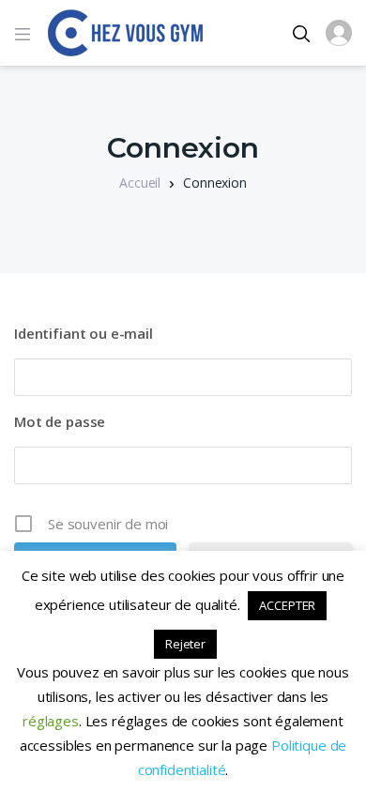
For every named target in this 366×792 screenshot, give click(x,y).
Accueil (139, 182)
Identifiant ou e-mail (83, 333)
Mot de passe (59, 421)
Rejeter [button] (185, 643)
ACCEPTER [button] (287, 605)
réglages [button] (51, 720)
